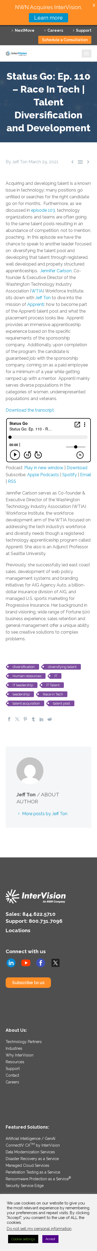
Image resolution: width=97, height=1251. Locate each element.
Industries (14, 1048)
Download (77, 467)
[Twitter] (17, 719)
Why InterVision (19, 1055)
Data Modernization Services (30, 1152)
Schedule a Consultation (65, 40)
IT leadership (23, 685)
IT (55, 676)
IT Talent (53, 685)
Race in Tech (53, 694)
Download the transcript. (30, 410)
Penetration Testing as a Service (33, 1172)
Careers (55, 30)
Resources (15, 1062)
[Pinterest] (25, 719)
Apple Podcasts (43, 474)
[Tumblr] (33, 719)
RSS (12, 481)
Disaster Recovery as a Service (32, 1159)
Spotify (69, 474)
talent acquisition (26, 703)
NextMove (24, 30)
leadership (21, 694)
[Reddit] (49, 719)
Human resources (27, 676)
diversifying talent (62, 667)
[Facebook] (9, 719)
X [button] (94, 5)
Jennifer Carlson (56, 270)
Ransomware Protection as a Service (38, 1179)
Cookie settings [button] (23, 1239)
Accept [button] (50, 1239)
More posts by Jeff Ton (44, 813)
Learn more (48, 18)
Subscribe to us (28, 982)
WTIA (37, 291)
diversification (24, 667)
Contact (12, 1075)
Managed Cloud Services (27, 1165)
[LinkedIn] (41, 719)
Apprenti (35, 304)
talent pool (61, 703)
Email (85, 474)
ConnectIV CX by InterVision (33, 1145)
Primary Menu (86, 54)
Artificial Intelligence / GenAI (30, 1138)
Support (83, 30)
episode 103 (43, 210)
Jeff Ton (43, 297)
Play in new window (43, 467)
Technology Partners (24, 1042)
